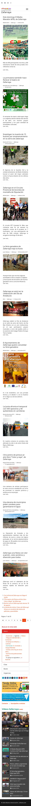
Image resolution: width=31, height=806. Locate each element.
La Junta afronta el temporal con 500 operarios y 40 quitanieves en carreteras (15, 408)
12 (27, 620)
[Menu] (27, 9)
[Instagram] (10, 3)
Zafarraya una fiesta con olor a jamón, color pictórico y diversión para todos (15, 555)
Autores (7, 659)
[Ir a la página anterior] (6, 620)
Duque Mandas (10, 648)
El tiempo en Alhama (12, 642)
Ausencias (9, 636)
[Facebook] (2, 3)
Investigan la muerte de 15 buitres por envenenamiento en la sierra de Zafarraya (15, 136)
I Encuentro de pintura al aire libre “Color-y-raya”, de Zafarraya (14, 457)
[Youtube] (5, 3)
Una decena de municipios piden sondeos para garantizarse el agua (14, 504)
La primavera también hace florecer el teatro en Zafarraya (14, 79)
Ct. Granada (17, 646)
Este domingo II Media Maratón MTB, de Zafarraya (14, 18)
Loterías (8, 644)
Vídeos (23, 636)
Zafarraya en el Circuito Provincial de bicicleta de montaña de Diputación (13, 189)
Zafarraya (13, 22)
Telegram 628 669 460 (13, 638)
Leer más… (6, 70)
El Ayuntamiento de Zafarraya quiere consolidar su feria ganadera (15, 344)
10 (20, 620)
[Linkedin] (8, 3)
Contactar (8, 640)
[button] (15, 631)
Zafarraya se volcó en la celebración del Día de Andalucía (13, 293)
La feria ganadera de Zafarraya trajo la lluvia (13, 247)
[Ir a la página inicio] (3, 620)
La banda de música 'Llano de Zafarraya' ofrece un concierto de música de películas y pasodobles (16, 609)
